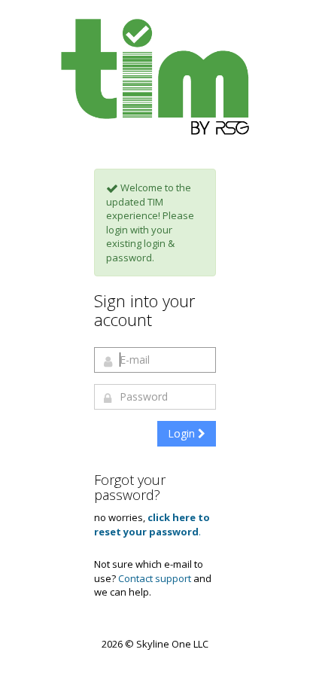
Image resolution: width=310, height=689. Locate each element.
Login (183, 433)
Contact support (154, 578)
